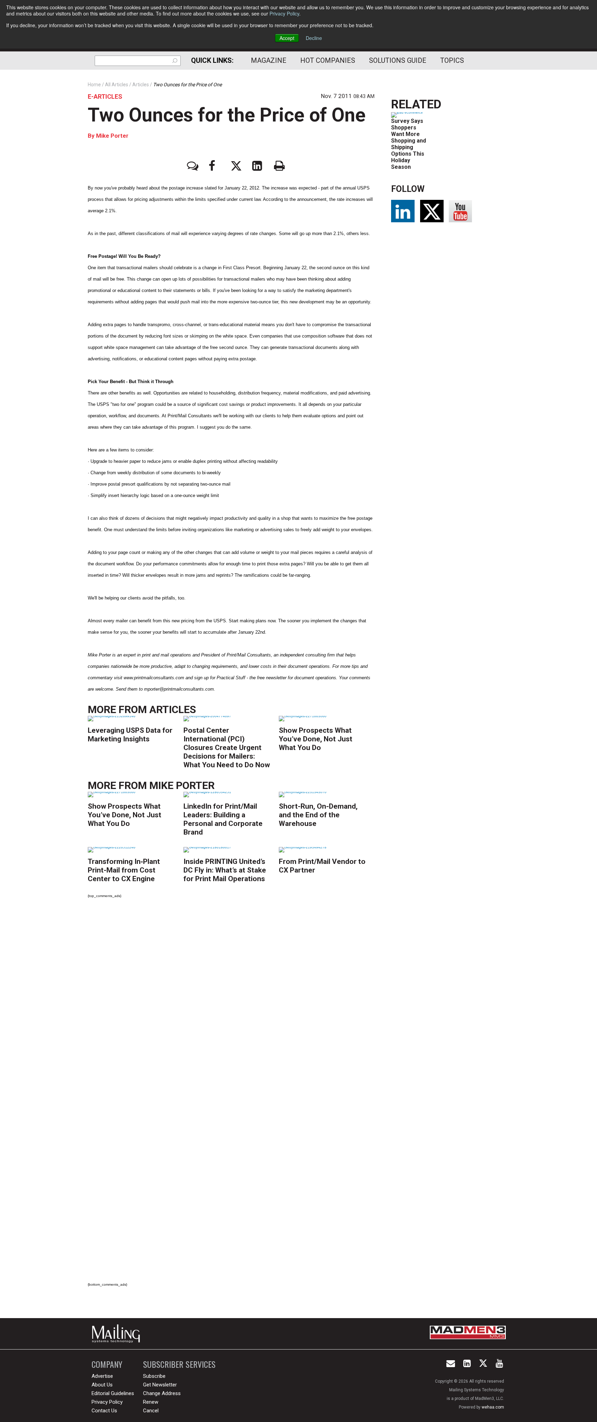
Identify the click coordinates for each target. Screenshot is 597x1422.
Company (107, 1364)
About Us (102, 1385)
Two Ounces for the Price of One (227, 115)
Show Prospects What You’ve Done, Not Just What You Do (315, 739)
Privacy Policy (284, 13)
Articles (172, 709)
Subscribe (154, 1376)
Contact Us (104, 1411)
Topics (452, 60)
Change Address (162, 1393)
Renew (150, 1402)
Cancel (151, 1411)
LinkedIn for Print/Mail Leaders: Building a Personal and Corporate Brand (223, 819)
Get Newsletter (160, 1385)
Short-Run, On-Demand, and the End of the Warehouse (318, 815)
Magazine (268, 60)
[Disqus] (231, 1000)
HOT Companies (327, 60)
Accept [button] (286, 38)
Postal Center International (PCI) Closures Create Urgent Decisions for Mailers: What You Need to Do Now (226, 747)
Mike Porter (112, 135)
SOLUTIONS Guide (397, 60)
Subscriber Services (179, 1364)
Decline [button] (314, 38)
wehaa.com (493, 1407)
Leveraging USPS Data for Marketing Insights (130, 734)
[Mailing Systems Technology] (118, 1333)
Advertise (102, 1376)
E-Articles (105, 96)
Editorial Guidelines (113, 1393)
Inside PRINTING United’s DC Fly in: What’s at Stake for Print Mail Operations (224, 870)
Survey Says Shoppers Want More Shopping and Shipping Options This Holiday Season (408, 144)
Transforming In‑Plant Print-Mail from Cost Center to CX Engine (124, 870)
